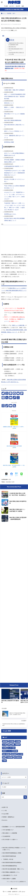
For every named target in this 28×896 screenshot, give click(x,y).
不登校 (4, 760)
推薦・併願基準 (16, 744)
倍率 (10, 479)
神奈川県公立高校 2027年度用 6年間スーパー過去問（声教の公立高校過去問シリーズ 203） (14, 465)
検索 (6, 6)
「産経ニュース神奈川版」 (18, 325)
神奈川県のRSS (12, 46)
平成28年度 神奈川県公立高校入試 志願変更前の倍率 (16, 44)
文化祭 (4, 747)
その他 (4, 744)
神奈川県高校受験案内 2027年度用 (14, 446)
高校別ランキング (7, 751)
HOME (14, 888)
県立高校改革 (17, 757)
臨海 (22, 6)
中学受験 (11, 741)
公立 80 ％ (11, 6)
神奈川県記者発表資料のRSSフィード (16, 49)
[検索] (25, 797)
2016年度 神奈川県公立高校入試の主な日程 (16, 53)
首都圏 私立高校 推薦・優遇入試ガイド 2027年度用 (14, 426)
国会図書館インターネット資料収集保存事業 (13, 826)
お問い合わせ (21, 891)
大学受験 (17, 741)
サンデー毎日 (11, 747)
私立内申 (18, 6)
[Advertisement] (14, 240)
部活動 (15, 751)
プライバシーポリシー (13, 894)
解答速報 (13, 754)
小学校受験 (10, 757)
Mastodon (4, 820)
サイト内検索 (7, 891)
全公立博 (20, 754)
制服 (4, 757)
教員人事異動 (6, 754)
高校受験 (8, 482)
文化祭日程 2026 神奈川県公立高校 (14, 9)
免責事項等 (15, 891)
